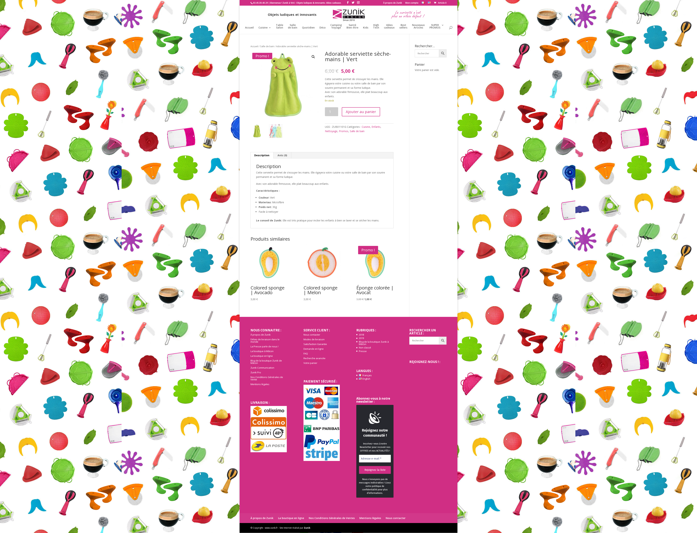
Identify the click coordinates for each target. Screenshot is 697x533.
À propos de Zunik (392, 3)
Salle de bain (267, 46)
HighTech (376, 26)
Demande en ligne (313, 348)
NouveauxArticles (418, 26)
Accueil (249, 27)
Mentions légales (259, 384)
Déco (322, 27)
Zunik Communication (262, 367)
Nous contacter (311, 334)
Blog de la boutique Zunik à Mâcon (374, 343)
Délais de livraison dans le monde (265, 340)
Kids (365, 27)
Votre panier (310, 363)
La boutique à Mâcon (262, 351)
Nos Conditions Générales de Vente (266, 378)
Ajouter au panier (361, 111)
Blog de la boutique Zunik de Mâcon (266, 362)
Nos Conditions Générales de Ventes (332, 518)
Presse (363, 351)
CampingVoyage (336, 26)
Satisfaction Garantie (315, 344)
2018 (361, 334)
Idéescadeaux (389, 26)
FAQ (305, 353)
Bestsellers (403, 26)
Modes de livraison (314, 339)
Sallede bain (292, 26)
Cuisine (263, 27)
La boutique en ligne (261, 356)
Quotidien (308, 27)
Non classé (365, 347)
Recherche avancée (314, 358)
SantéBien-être (352, 26)
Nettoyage (331, 131)
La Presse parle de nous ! (264, 346)
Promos (343, 131)
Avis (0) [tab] (282, 155)
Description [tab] (261, 155)
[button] (313, 57)
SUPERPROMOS (434, 26)
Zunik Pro (255, 372)
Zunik (307, 527)
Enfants (376, 126)
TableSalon (279, 26)
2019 (361, 338)
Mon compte (411, 3)
